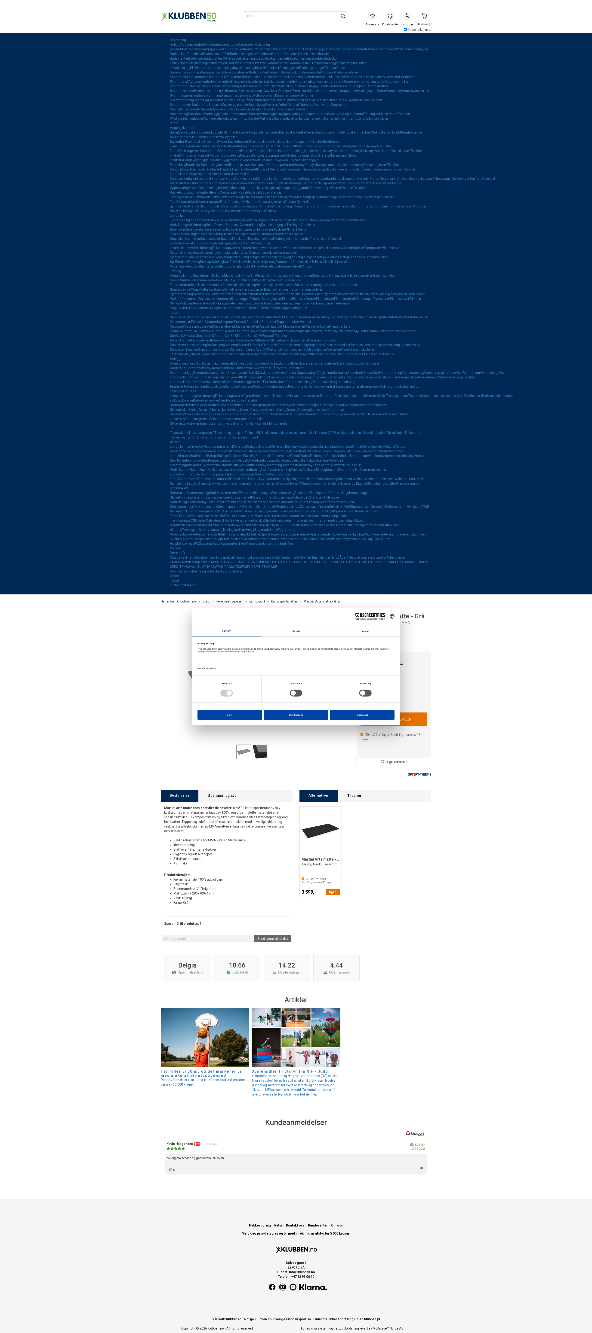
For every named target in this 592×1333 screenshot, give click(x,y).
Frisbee (202, 243)
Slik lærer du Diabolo (352, 483)
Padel (243, 192)
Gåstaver (196, 340)
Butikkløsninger (302, 363)
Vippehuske (390, 248)
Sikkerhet (349, 248)
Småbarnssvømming (185, 72)
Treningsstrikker (375, 114)
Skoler (276, 493)
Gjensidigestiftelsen (314, 506)
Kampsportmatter (304, 183)
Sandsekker (231, 285)
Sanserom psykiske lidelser (341, 414)
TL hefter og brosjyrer (229, 433)
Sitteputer (269, 322)
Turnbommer (330, 206)
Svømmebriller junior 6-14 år (250, 77)
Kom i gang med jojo (262, 483)
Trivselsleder (179, 433)
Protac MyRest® (356, 331)
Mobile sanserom (373, 414)
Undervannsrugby (305, 86)
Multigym (186, 303)
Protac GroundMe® (253, 331)
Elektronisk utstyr (304, 81)
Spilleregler (331, 497)
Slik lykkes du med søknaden (259, 511)
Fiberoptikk (270, 345)
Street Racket (307, 451)
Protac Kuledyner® (309, 331)
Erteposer (219, 178)
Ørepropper (339, 105)
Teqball (315, 405)
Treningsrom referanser (333, 303)
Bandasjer (193, 165)
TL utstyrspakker (200, 433)
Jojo (211, 257)
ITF (369, 562)
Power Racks (202, 303)
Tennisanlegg (345, 386)
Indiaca (262, 169)
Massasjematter (246, 326)
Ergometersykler (334, 294)
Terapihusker (334, 354)
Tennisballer (187, 137)
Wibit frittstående (245, 118)
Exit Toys (419, 534)
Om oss (337, 1225)
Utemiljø (176, 405)
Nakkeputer (225, 322)
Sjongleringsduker (253, 257)
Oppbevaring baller (212, 188)
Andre (306, 266)
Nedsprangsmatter (331, 183)
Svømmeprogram (242, 474)
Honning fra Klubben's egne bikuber (195, 571)
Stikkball (393, 132)
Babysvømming (209, 95)
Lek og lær (177, 215)
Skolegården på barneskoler (208, 409)
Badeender (193, 109)
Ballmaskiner (250, 377)
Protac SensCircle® (200, 336)
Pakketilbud (407, 178)
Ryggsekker (230, 160)
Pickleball (359, 188)
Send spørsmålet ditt (272, 938)
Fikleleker (198, 322)
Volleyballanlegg (451, 377)
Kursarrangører (286, 95)
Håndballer (257, 132)
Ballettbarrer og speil (205, 202)
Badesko (330, 58)
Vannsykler (329, 114)
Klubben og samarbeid (289, 539)
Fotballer (217, 132)
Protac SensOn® (249, 336)
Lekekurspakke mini (278, 433)
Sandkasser (228, 400)
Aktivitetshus (197, 382)
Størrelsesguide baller (291, 460)
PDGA (389, 562)
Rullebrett (274, 317)
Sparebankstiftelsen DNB (369, 506)
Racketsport (424, 178)
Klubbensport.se (298, 1319)
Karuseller (293, 248)
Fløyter (224, 197)
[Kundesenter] (390, 16)
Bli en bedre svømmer (328, 465)
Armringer (202, 63)
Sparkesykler (302, 262)
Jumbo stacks (329, 446)
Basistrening (203, 275)
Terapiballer (178, 354)
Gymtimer (223, 497)
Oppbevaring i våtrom (325, 188)
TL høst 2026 (254, 433)
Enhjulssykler (231, 229)
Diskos (226, 155)
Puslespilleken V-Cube (293, 483)
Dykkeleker (255, 109)
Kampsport (321, 146)
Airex (185, 520)
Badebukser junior (243, 54)
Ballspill (212, 456)
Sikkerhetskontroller (184, 423)
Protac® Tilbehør (274, 336)
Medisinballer (234, 275)
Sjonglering (178, 257)
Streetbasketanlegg (424, 377)
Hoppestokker (251, 229)
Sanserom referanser (214, 349)
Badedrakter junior (245, 58)
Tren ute (347, 525)
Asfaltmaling (196, 225)
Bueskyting (245, 146)
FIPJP (348, 562)
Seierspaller (373, 377)
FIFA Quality (255, 479)
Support (358, 363)
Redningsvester (254, 63)
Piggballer (242, 354)
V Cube (382, 257)
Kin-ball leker (361, 446)
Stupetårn (295, 49)
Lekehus (321, 248)
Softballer (379, 132)
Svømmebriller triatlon (399, 77)
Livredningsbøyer (228, 68)
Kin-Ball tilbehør (211, 174)
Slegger (305, 155)
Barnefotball (189, 479)
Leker (290, 238)
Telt (257, 160)
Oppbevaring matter (241, 188)
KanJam (346, 446)
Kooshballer (226, 354)
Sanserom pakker (337, 345)
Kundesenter (318, 1225)
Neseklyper (257, 105)
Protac (302, 502)
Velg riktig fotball (295, 479)
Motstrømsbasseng (194, 49)
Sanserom (177, 345)
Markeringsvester (334, 197)
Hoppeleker (230, 243)
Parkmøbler (490, 396)
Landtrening (294, 100)
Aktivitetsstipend (205, 506)
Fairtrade (263, 562)
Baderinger (218, 63)
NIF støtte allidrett (287, 506)
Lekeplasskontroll (444, 396)
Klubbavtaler (198, 470)
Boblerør (231, 345)
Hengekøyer (192, 160)
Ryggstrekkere (340, 326)
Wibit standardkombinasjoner (293, 118)
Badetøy (306, 465)
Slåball (233, 451)
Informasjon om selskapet (206, 539)
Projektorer (316, 345)
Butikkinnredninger (277, 81)
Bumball (227, 446)
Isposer (309, 151)
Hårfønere (279, 368)
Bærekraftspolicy (374, 557)
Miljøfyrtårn (303, 557)
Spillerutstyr (366, 151)
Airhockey (196, 446)
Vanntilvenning (280, 474)
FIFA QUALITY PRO (325, 562)
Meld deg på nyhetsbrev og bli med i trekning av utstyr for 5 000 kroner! (296, 1233)
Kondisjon (216, 289)
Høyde (235, 155)
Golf (232, 262)
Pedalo (262, 317)
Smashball (364, 132)
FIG (341, 562)
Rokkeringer (460, 178)
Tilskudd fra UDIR (321, 511)
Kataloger (333, 479)
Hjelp (173, 543)
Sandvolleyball (255, 211)
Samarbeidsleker (286, 220)
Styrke (227, 289)
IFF (360, 562)
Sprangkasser (248, 206)
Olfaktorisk (274, 349)
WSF (273, 567)
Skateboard (284, 262)
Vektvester (333, 285)
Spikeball (325, 220)
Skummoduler (210, 206)
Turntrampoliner (401, 206)
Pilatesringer (363, 299)
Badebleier (195, 54)
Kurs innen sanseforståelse (244, 419)
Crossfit (175, 280)
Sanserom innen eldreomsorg (299, 414)
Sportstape (383, 151)
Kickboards (266, 100)
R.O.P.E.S (283, 525)
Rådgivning (324, 372)
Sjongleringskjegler (281, 257)
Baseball (227, 238)
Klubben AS (178, 539)
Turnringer (381, 206)
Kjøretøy (269, 262)
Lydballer (193, 354)
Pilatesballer (325, 299)
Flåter (297, 109)
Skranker (193, 206)
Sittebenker (295, 368)
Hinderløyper (259, 248)
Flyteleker (270, 109)
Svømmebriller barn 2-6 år (210, 77)
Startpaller (264, 49)
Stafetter (339, 220)
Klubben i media (317, 539)
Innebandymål (371, 169)
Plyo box (236, 280)
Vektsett (277, 280)
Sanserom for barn (270, 516)
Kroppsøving (179, 178)
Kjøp (332, 892)
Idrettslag (287, 493)
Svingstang (283, 206)
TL (172, 428)
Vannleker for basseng (335, 86)
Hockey (299, 165)
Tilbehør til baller (208, 137)
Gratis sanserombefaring (232, 414)
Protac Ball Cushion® (197, 331)
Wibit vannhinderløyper (411, 49)
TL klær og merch (182, 437)
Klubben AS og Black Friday (370, 539)
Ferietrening (244, 520)
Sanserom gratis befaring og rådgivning (391, 345)
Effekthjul (255, 345)
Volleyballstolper (233, 211)
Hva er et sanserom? (241, 516)
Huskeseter (297, 396)
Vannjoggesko (271, 114)
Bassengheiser (217, 372)
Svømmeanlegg (181, 372)
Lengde (274, 155)
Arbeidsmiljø (396, 557)
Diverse (392, 114)
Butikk (253, 372)
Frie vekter (177, 285)
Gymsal (211, 497)
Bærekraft (177, 553)
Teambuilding (356, 220)
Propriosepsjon (293, 349)
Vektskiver (299, 285)
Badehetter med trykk (210, 91)
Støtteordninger (181, 506)
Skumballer (267, 234)
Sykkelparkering (298, 405)
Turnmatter (381, 183)
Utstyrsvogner (283, 188)
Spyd (314, 155)
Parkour (346, 188)
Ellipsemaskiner (310, 294)
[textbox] (207, 938)
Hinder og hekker (241, 197)
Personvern (254, 543)
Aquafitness (250, 465)
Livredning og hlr (373, 81)
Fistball (275, 146)
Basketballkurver (216, 141)
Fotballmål (261, 151)
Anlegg (175, 44)
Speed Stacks (309, 220)
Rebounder (355, 197)
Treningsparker (304, 303)
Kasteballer (287, 132)
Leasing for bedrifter (278, 543)
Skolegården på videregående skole (302, 409)
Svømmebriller (180, 77)
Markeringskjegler (308, 197)
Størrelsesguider (182, 502)
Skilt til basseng (250, 86)
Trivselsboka (395, 433)
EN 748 (252, 562)
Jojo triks (227, 483)
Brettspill (206, 262)
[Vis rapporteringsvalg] (421, 1168)
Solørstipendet (229, 506)
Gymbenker (265, 178)
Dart (266, 146)
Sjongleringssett (333, 257)
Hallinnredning (194, 386)
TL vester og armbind (242, 437)
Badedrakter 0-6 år (217, 58)
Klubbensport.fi (337, 1319)
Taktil (307, 349)
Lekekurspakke (303, 433)
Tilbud (174, 580)
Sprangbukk (229, 206)
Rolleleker (342, 396)
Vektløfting (263, 280)
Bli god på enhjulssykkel (203, 483)
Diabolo (191, 257)
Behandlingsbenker (215, 165)
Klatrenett (307, 248)
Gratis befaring (196, 345)
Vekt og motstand (351, 114)
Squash (266, 192)
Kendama (241, 483)
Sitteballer (254, 322)
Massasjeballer (223, 326)
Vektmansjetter (267, 285)
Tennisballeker (365, 451)
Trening (175, 271)
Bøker (210, 225)
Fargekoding (246, 220)
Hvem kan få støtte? (294, 511)
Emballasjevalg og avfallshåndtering (269, 557)
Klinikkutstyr (322, 317)
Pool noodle (196, 114)
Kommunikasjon (416, 317)
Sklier (360, 248)
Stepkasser (320, 275)
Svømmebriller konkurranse (324, 77)
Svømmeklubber (182, 91)
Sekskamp (390, 534)
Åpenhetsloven (350, 557)
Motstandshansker (247, 114)
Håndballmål (229, 169)
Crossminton (229, 192)
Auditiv (261, 349)
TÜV (200, 567)
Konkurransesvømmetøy (226, 470)
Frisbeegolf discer (183, 585)
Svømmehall (179, 81)
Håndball (176, 169)
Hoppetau (325, 178)
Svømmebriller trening (287, 77)
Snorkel (332, 470)
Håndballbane (215, 386)
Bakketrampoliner (206, 400)
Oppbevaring (218, 49)
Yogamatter (202, 308)
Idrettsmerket (241, 497)
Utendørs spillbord (257, 405)
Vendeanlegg (489, 372)
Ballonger (192, 234)
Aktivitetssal (216, 382)
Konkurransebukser (315, 54)
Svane (192, 567)
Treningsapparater (249, 303)
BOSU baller (197, 520)
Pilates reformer (304, 299)
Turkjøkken (280, 160)
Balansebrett (191, 317)
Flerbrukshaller (323, 382)
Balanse (207, 238)
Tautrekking (325, 451)
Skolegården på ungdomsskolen (252, 409)
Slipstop (321, 470)
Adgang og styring (183, 363)
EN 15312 (226, 562)
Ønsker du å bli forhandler (270, 423)
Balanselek (178, 229)
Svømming (178, 40)
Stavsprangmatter (359, 183)
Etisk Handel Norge (325, 557)
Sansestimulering (243, 349)
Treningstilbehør (182, 197)
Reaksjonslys (282, 275)
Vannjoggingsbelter (336, 63)
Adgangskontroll (192, 44)
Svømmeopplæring (184, 95)
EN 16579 (240, 562)
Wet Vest (347, 502)
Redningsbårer (252, 68)
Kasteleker (269, 225)
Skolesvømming (263, 95)
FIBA (273, 562)
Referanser (236, 49)
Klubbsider (358, 63)
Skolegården (179, 409)
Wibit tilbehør (323, 118)
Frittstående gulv (225, 183)
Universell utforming (339, 49)
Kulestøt (263, 155)
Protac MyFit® (333, 331)
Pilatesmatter (344, 299)
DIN (210, 562)
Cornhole (239, 446)
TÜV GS (209, 567)
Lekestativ (334, 248)
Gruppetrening (180, 289)
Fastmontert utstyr (330, 81)
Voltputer (419, 206)
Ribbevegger (442, 178)
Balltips (223, 456)
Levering (206, 543)
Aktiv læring (178, 225)
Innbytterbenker (335, 377)
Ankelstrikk (233, 465)
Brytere (242, 345)
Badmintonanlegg (238, 382)
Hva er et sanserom (199, 414)
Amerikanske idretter (212, 146)
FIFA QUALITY (302, 562)
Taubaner (415, 396)
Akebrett (192, 266)
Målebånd (292, 155)
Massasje (177, 326)
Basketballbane (275, 382)
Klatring (345, 146)
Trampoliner (319, 238)
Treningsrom (378, 405)
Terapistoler (352, 354)
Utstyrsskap (264, 188)
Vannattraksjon (435, 372)
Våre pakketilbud (352, 534)
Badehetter (200, 105)
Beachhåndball (193, 169)
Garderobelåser (325, 363)
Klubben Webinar (352, 479)
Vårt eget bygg (340, 539)
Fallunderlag (221, 248)
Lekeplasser (179, 391)
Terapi (174, 312)
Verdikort (239, 543)
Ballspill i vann (237, 109)
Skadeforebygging (261, 460)
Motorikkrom (179, 252)
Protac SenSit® (225, 336)
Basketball (177, 141)
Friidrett (175, 155)
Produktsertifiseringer (186, 562)
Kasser (194, 188)
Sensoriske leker (362, 349)
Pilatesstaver (399, 299)
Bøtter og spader (227, 266)
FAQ (197, 543)
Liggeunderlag (211, 160)
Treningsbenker (274, 303)
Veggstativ (303, 141)
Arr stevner (189, 155)
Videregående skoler (325, 534)
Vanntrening (179, 114)
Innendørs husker (219, 252)
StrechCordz (337, 100)
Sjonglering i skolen (324, 483)
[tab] (179, 796)
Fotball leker (207, 479)
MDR (381, 562)
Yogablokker (220, 308)
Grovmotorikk (303, 317)
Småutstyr (269, 86)
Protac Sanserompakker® (387, 331)
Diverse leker (187, 243)
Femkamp (405, 534)
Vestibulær (319, 349)
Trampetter (312, 206)
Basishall (257, 382)
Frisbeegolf (288, 146)
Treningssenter (210, 423)
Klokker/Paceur (285, 372)
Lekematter (240, 252)
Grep (289, 303)
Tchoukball (384, 146)
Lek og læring (179, 446)
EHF (216, 562)
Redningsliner (289, 68)
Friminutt (199, 497)
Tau (472, 178)
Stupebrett (280, 49)
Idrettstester (360, 456)
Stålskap (228, 368)
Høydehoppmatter (278, 183)
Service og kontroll (322, 386)
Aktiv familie (374, 534)
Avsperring (197, 377)
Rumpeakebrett (290, 266)
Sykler (239, 262)
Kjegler (365, 178)
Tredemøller (416, 294)
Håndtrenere (212, 340)
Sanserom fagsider (184, 349)
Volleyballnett (211, 211)
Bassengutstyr (227, 44)
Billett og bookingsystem (249, 363)
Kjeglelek (376, 446)
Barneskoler (209, 534)
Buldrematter (203, 183)
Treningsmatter (360, 275)
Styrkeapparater (224, 303)
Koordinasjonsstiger (267, 197)
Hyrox (188, 525)
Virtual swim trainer (415, 91)
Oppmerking (356, 377)
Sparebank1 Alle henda (221, 511)
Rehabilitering (180, 340)
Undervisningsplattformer (368, 91)
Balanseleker (195, 229)
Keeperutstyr (324, 151)
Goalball (332, 456)
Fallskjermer (228, 220)
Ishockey (320, 165)
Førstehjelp (178, 165)
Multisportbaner (345, 151)
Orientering (359, 146)
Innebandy (306, 169)
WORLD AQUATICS (228, 567)
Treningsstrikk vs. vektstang (202, 530)
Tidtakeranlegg (313, 49)
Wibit (304, 109)
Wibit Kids (265, 118)
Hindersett (310, 178)
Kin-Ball (301, 132)
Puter (392, 317)
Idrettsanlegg (294, 151)
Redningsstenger (311, 68)
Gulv (304, 308)
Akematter (207, 266)
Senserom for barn (264, 414)
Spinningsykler (396, 294)
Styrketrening (273, 479)
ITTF (374, 562)
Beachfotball (210, 151)
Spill (173, 262)
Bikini (291, 58)
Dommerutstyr (230, 151)
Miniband (215, 525)
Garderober (246, 44)
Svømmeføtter (276, 105)
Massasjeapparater (198, 326)
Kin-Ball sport (190, 174)
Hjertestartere (206, 68)
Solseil (241, 400)
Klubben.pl (372, 1319)
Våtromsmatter (376, 86)
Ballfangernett (190, 151)
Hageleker (177, 238)
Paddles (297, 470)
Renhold (250, 49)
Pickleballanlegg (276, 386)
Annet (340, 68)
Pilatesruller (381, 299)
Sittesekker (316, 354)
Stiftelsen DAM (340, 506)
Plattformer (306, 95)
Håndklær (251, 100)
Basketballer (187, 132)
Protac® (240, 322)
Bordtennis (331, 141)
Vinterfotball (317, 479)
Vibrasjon (334, 349)
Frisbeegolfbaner (310, 377)
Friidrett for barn (210, 155)
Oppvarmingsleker (189, 451)
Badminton (196, 192)
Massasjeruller (293, 326)
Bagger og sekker (206, 100)
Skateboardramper (396, 377)
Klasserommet (262, 497)
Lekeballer (313, 132)
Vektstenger (293, 280)
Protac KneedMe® (281, 331)
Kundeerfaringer (261, 539)
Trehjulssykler (340, 262)
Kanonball (272, 132)
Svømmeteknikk (358, 100)
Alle (197, 534)
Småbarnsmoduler (262, 252)
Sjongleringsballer (227, 257)
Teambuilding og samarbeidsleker (194, 220)
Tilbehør (316, 63)
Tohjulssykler (320, 262)
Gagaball (312, 446)
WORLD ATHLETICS (256, 567)
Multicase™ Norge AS (388, 1328)
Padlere (280, 100)
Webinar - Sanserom (409, 479)
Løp (282, 155)
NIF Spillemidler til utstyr (257, 506)
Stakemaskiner (357, 294)
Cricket (258, 146)
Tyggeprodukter (288, 322)
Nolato (281, 502)
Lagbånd (288, 197)
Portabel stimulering (293, 345)
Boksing (250, 456)
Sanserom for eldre (298, 516)
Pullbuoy (309, 100)
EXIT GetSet (226, 520)
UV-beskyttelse (332, 72)
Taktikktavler (400, 151)
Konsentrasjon (180, 322)
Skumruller (186, 308)
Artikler (175, 442)
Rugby (371, 146)
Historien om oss (237, 539)
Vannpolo (358, 86)
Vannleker (350, 72)
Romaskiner (377, 294)
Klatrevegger (240, 299)
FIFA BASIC (285, 562)
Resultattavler (298, 386)
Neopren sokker (265, 502)
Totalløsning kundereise (214, 363)
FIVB (355, 562)
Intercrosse (304, 146)
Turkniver (295, 160)
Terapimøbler (259, 354)
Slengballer (348, 132)
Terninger (294, 225)
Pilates (204, 289)
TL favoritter (413, 433)
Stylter (291, 229)
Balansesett (213, 229)
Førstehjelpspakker (243, 165)
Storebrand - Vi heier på (405, 506)
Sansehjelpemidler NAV (209, 516)
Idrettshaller (179, 382)
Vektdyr (305, 322)
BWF (205, 562)
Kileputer (251, 202)
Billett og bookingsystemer (244, 81)
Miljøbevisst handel (184, 557)
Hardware (371, 363)
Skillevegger (262, 368)
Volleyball (489, 178)
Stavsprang (337, 155)
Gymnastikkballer (236, 132)
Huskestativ (277, 248)
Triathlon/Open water (315, 105)
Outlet (174, 576)
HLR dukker (271, 68)
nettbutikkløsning (346, 1328)
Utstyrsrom (387, 386)
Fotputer (211, 322)
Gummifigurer (240, 248)
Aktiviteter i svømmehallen (205, 465)
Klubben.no (188, 601)
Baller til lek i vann (214, 109)
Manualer (203, 280)
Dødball (266, 446)
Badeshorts (292, 54)
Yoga (195, 289)
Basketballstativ (261, 141)
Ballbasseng (198, 252)
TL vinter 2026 (324, 433)
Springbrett (267, 206)
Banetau (210, 44)
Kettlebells (189, 280)
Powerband (242, 525)
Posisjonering (279, 354)
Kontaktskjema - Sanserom (205, 419)
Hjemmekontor (298, 520)
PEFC (397, 562)
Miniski (257, 266)
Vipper (427, 396)
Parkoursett (190, 299)
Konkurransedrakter (309, 58)
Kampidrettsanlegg (239, 386)
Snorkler (322, 100)
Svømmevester (298, 63)
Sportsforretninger (275, 534)
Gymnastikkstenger (288, 178)
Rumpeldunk (264, 220)
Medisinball (201, 525)
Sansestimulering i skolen (330, 516)
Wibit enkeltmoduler (217, 118)
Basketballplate (284, 141)
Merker (175, 548)
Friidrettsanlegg (286, 377)
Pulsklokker (264, 275)
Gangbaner (367, 317)
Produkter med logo (195, 86)
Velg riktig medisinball (262, 530)
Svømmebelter (276, 63)
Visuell (345, 349)
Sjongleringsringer (308, 257)
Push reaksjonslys (264, 525)
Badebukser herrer (270, 54)
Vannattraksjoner (367, 49)
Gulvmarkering (246, 178)
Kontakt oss (185, 543)
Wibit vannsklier (377, 118)
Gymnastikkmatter (251, 183)
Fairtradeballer (231, 571)
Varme (289, 165)
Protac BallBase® (226, 331)
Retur (217, 543)
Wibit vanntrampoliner (349, 118)
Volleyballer (228, 137)
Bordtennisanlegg (299, 382)
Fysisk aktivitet (263, 520)
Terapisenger (298, 354)
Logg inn (407, 16)
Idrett (174, 123)
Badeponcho (276, 72)
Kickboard (182, 470)
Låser (204, 285)
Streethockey (354, 165)
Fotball (175, 151)
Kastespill (246, 243)
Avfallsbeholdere (469, 396)
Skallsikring (344, 363)
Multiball (389, 446)
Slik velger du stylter (381, 483)
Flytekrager (234, 63)
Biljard (232, 146)
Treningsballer (339, 275)
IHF (364, 562)
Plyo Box (250, 275)
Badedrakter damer (273, 58)
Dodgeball (204, 132)
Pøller (400, 317)
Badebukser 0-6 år (216, 54)
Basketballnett (238, 141)
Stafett (323, 155)
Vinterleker (178, 266)
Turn (478, 178)
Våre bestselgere (182, 534)
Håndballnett (247, 169)
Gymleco (280, 520)
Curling (218, 262)
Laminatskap (244, 368)
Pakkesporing (260, 1225)
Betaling (227, 543)
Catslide (212, 520)
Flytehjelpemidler (182, 63)
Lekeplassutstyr (181, 248)
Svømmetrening (182, 100)
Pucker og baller (375, 165)
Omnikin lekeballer (236, 174)
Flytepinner (285, 109)
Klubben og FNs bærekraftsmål (220, 557)
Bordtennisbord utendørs (225, 405)
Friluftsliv (176, 160)
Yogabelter (238, 308)
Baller (174, 132)
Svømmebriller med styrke (363, 77)
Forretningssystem (315, 1328)
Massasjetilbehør (316, 326)
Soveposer (246, 160)
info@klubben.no (302, 1272)
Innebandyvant (392, 169)
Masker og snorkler (235, 105)
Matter (375, 178)
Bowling (194, 262)
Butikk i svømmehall (224, 493)
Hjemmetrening (181, 294)
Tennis (276, 192)
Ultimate (382, 451)
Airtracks (186, 183)
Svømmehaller (299, 534)
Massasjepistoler (270, 326)
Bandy (309, 165)
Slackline (279, 229)
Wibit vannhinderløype (255, 493)
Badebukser (179, 54)
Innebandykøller (349, 169)
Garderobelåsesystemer (204, 368)
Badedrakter (179, 58)
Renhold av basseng (224, 86)
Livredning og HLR (183, 68)
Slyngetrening (302, 275)
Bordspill (182, 262)
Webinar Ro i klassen (380, 479)
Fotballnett (277, 151)
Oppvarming (282, 497)
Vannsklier (387, 49)
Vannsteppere (311, 114)
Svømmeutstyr (181, 105)
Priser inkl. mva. (419, 29)
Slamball (248, 280)
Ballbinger (212, 377)
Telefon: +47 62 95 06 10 (296, 1276)
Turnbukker (348, 206)
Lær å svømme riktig (276, 470)
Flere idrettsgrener (183, 146)
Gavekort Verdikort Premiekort (286, 91)
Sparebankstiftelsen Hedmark (356, 511)
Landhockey (335, 165)
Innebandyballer (326, 169)
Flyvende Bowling (284, 446)
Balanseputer (229, 317)
